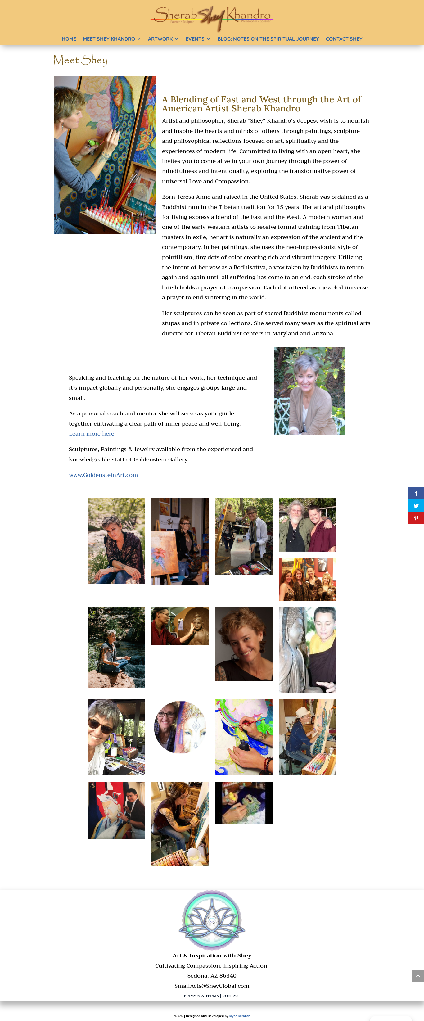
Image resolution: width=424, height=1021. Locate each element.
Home (69, 39)
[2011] (244, 679)
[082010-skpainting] (180, 865)
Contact (231, 996)
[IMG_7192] (244, 573)
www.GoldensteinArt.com (103, 475)
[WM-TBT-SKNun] (116, 837)
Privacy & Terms (201, 996)
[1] (244, 823)
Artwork (160, 39)
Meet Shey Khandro (109, 39)
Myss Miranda (239, 1016)
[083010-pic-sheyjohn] (307, 550)
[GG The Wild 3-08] (307, 599)
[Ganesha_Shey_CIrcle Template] (180, 754)
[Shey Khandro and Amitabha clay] (180, 643)
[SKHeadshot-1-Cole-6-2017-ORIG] (116, 582)
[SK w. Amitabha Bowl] (307, 691)
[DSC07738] (307, 774)
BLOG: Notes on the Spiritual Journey (268, 39)
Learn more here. (92, 434)
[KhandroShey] (116, 774)
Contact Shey (344, 39)
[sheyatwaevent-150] (180, 583)
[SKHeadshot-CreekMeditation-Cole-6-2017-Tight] (116, 686)
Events (195, 39)
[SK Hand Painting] (244, 773)
